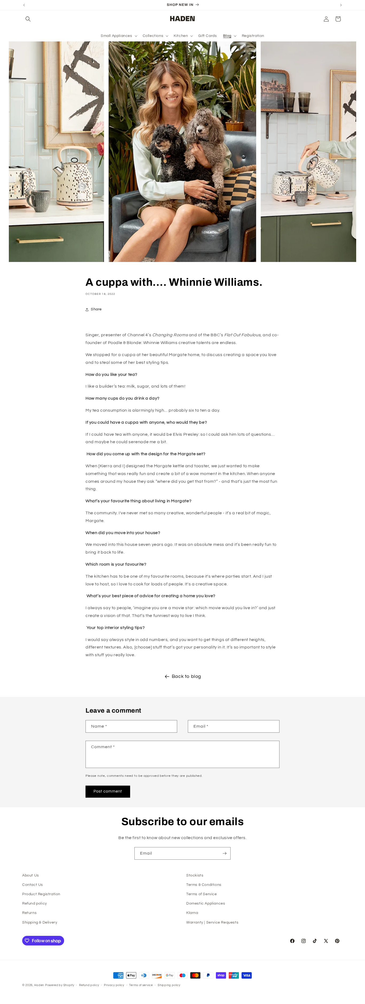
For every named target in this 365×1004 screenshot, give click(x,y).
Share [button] (96, 309)
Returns (29, 913)
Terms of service (141, 985)
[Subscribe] (224, 853)
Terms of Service (201, 894)
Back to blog (186, 676)
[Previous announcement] (24, 5)
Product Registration (41, 894)
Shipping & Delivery (39, 922)
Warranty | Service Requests (212, 922)
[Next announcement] (341, 5)
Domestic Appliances (205, 903)
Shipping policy (169, 985)
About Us (30, 875)
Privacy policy (114, 985)
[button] (28, 19)
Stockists (194, 875)
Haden (39, 985)
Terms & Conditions (204, 885)
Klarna (192, 913)
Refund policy (34, 903)
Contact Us (32, 885)
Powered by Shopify (59, 985)
